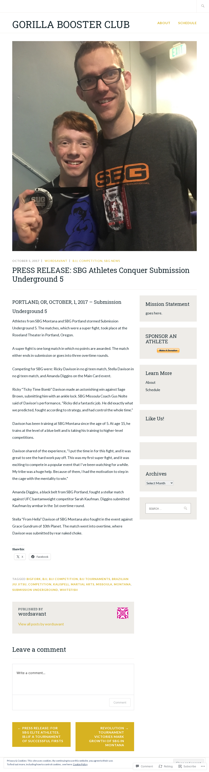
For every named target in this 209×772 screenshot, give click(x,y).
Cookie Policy (80, 764)
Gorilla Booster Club (71, 24)
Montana (122, 584)
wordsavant (56, 261)
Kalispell (61, 584)
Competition (90, 261)
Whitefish (69, 589)
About (163, 23)
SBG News (112, 261)
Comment (119, 702)
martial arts (82, 584)
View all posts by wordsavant (41, 624)
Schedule (187, 23)
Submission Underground (35, 589)
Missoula (104, 584)
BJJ (75, 261)
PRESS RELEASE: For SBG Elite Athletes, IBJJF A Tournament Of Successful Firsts (42, 734)
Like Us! (155, 418)
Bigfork (34, 579)
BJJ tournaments (95, 579)
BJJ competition (63, 579)
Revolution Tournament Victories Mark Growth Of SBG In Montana (106, 736)
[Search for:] (203, 6)
